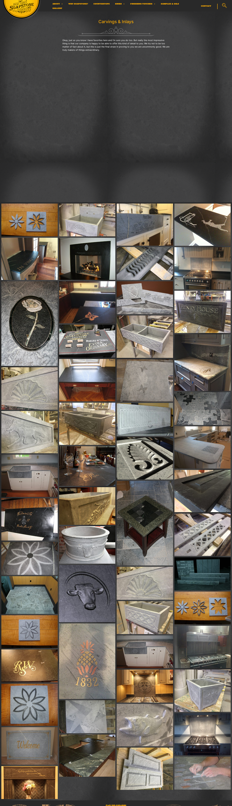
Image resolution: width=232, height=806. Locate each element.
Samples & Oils (170, 4)
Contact (206, 6)
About (56, 4)
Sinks (118, 4)
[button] (224, 5)
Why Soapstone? (78, 4)
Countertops (101, 4)
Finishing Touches (141, 4)
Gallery (57, 8)
